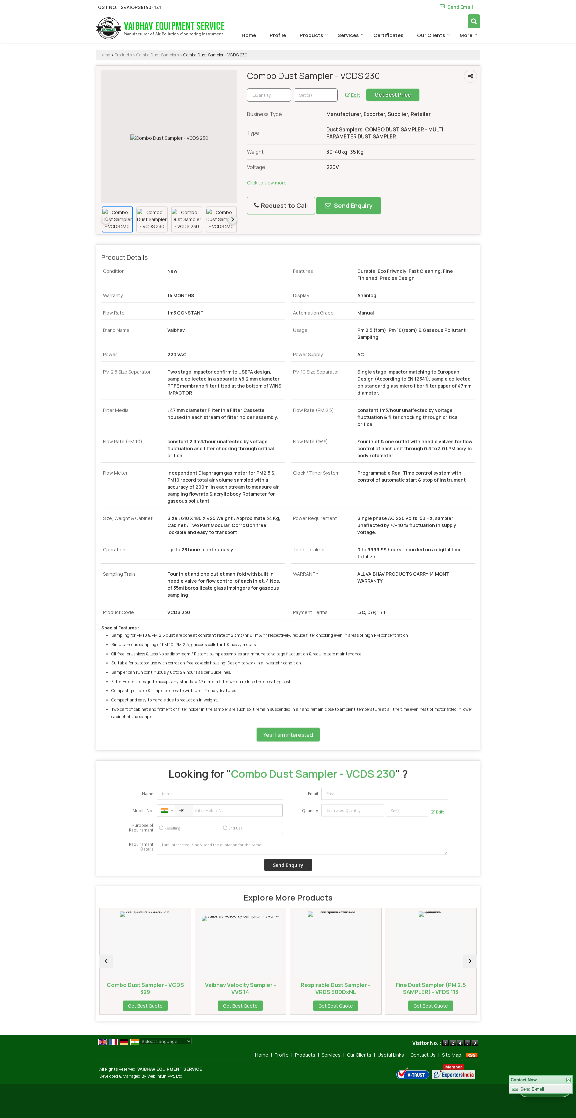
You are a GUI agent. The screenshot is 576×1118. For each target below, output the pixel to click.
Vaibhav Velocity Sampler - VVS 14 (185, 988)
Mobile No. (143, 810)
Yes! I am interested (288, 734)
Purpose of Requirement (141, 827)
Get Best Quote (185, 1006)
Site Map (451, 1055)
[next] (232, 219)
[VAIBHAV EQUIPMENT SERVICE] (160, 28)
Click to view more (266, 182)
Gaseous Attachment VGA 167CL (471, 988)
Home (249, 35)
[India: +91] (166, 810)
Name (147, 793)
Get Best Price (393, 94)
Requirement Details (141, 847)
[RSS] (472, 1055)
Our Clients (431, 35)
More (466, 35)
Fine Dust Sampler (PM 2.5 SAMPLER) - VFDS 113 (376, 988)
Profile (278, 35)
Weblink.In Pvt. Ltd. (165, 1076)
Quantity (310, 810)
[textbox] (316, 95)
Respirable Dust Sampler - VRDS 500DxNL (281, 988)
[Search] (474, 21)
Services (348, 35)
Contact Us (423, 1055)
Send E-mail (532, 1089)
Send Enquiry (352, 205)
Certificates (388, 35)
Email (313, 793)
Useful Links (391, 1055)
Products (311, 35)
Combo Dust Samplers (157, 55)
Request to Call (284, 205)
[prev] (105, 219)
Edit (355, 95)
